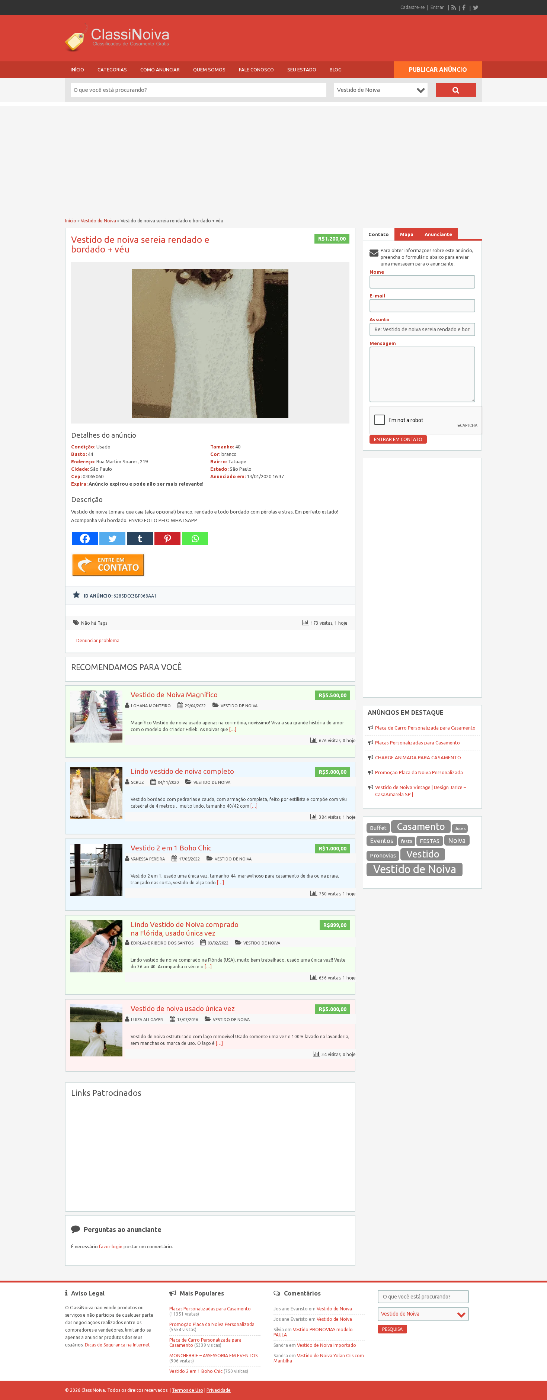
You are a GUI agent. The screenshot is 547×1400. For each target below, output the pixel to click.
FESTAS (429, 841)
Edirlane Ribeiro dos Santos (162, 943)
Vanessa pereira (148, 859)
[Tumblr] (140, 538)
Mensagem (383, 343)
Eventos (381, 840)
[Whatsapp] (195, 538)
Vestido (422, 854)
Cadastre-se (412, 7)
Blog (336, 69)
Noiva (457, 840)
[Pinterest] (167, 538)
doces (460, 828)
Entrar (437, 7)
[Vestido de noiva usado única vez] (96, 1054)
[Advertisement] (273, 158)
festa (406, 841)
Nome (377, 271)
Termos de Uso (187, 1390)
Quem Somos (209, 69)
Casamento (421, 826)
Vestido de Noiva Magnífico (174, 695)
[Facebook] (464, 7)
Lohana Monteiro (151, 706)
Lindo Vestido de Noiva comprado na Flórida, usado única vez (185, 928)
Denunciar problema (97, 640)
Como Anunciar (160, 69)
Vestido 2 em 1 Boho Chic (171, 848)
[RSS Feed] (454, 7)
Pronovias (383, 855)
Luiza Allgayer (147, 1019)
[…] (232, 729)
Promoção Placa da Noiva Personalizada (419, 772)
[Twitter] (475, 7)
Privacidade (219, 1390)
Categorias (112, 69)
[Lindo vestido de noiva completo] (96, 817)
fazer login (110, 1246)
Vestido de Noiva (98, 220)
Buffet (378, 828)
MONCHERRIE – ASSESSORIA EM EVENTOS (213, 1355)
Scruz (137, 782)
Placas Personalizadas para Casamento (417, 742)
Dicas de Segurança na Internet (117, 1344)
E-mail (377, 295)
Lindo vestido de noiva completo (182, 771)
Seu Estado (301, 69)
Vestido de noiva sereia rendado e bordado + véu (140, 244)
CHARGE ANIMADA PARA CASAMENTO (418, 757)
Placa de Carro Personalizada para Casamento (425, 727)
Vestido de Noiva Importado (326, 1345)
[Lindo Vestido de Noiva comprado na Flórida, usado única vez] (96, 970)
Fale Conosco (256, 69)
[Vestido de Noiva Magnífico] (96, 740)
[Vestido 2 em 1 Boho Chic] (96, 894)
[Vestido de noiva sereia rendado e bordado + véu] (210, 420)
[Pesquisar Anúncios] (456, 90)
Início (77, 69)
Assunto (380, 319)
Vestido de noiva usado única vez (183, 1008)
